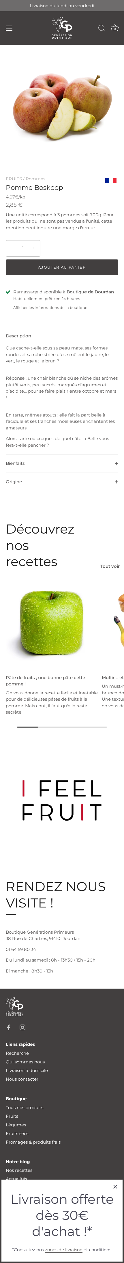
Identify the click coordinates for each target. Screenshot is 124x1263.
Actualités (16, 1179)
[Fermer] (115, 1186)
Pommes (35, 178)
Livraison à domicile (27, 1070)
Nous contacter (22, 1079)
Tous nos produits (24, 1107)
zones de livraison (63, 1249)
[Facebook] (9, 1027)
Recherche (17, 1053)
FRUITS (14, 178)
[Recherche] (101, 29)
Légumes (16, 1125)
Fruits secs (17, 1133)
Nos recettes (19, 1170)
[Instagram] (22, 1027)
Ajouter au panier (62, 267)
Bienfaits (15, 463)
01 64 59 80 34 (21, 949)
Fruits (12, 1116)
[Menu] (9, 28)
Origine (14, 481)
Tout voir (110, 566)
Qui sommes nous (25, 1062)
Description (18, 336)
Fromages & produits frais (33, 1142)
